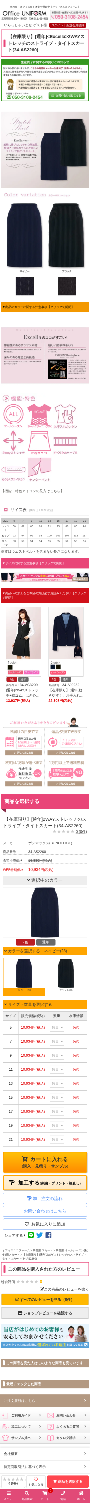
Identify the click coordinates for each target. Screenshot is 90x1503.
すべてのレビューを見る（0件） (46, 1299)
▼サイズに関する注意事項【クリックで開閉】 (33, 563)
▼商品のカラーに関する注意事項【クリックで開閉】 (38, 307)
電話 (63, 1498)
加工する (49, 1183)
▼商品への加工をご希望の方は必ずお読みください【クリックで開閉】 (44, 595)
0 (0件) (81, 831)
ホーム (81, 1498)
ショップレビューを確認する (47, 1313)
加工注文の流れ (47, 1198)
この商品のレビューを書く (66, 1289)
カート (46, 1495)
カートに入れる (45, 1162)
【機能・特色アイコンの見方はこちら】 (32, 491)
